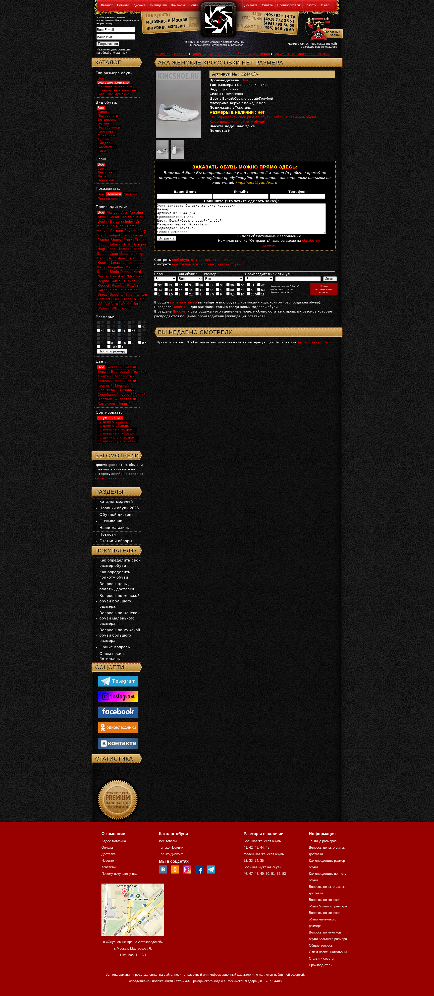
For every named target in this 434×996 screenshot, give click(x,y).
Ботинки (105, 123)
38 (221, 285)
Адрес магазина (113, 841)
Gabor (103, 244)
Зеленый (105, 381)
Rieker (129, 281)
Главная (163, 54)
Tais (128, 294)
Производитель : (259, 274)
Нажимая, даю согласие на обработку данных (113, 51)
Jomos (123, 249)
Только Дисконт (171, 854)
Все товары (168, 841)
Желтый (105, 376)
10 (242, 294)
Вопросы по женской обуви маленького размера (119, 618)
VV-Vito (111, 304)
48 (211, 290)
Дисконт (139, 5)
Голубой (139, 372)
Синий (140, 394)
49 (221, 290)
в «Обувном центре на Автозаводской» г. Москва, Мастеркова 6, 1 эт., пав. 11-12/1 (133, 948)
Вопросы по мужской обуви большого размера (119, 635)
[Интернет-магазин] (164, 28)
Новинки (123, 5)
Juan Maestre (121, 254)
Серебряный (108, 394)
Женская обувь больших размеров (240, 54)
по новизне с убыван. (116, 433)
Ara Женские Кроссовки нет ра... (302, 54)
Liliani (128, 263)
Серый (126, 394)
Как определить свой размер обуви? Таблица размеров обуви (262, 117)
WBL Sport (121, 308)
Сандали (105, 143)
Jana (112, 249)
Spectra (116, 294)
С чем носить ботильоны (328, 952)
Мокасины (106, 135)
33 (170, 285)
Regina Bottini (110, 281)
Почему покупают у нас (119, 874)
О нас (325, 5)
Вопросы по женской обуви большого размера (119, 600)
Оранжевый (108, 390)
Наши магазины (114, 527)
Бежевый (114, 367)
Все (101, 78)
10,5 (253, 294)
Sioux (102, 294)
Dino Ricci (116, 226)
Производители (288, 5)
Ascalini (136, 212)
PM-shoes (134, 276)
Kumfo (103, 263)
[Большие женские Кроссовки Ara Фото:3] (177, 148)
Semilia (116, 290)
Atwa (102, 217)
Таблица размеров (323, 841)
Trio (116, 299)
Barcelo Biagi (133, 217)
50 (232, 290)
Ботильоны (107, 119)
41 (252, 285)
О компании (110, 521)
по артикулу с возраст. (118, 437)
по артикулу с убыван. (117, 441)
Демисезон (107, 172)
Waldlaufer (129, 304)
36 (201, 285)
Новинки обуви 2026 (119, 508)
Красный (105, 385)
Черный (124, 403)
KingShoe (117, 258)
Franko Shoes (109, 240)
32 (159, 285)
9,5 (232, 294)
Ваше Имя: (185, 192)
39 (232, 285)
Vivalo (139, 299)
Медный (122, 385)
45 (180, 290)
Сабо (102, 151)
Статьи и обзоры (115, 541)
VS (100, 304)
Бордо (103, 372)
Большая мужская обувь (262, 867)
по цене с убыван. (113, 425)
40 (242, 285)
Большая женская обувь (262, 841)
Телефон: (297, 192)
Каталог (107, 5)
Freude (140, 240)
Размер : (211, 274)
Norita (103, 276)
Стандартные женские (117, 90)
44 (170, 290)
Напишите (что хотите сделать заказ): (241, 201)
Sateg (102, 290)
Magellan (115, 267)
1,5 (170, 294)
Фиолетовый (125, 399)
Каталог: (109, 62)
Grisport (141, 244)
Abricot (113, 212)
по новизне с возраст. (117, 429)
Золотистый (124, 376)
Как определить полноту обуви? (237, 121)
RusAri (132, 285)
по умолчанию (110, 418)
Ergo (126, 235)
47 (201, 290)
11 (262, 294)
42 (262, 285)
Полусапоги (108, 115)
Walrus (103, 308)
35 (190, 285)
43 (159, 290)
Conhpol (113, 235)
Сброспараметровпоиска (324, 289)
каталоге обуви (183, 302)
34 (180, 285)
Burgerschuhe (121, 221)
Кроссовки (107, 131)
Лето (102, 176)
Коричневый (125, 381)
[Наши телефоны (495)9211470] (279, 24)
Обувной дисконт (116, 514)
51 (242, 290)
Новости (310, 5)
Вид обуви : (187, 274)
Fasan (138, 235)
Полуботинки (109, 127)
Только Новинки (171, 847)
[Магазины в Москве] (164, 20)
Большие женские (113, 82)
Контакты (178, 5)
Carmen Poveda (123, 231)
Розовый (127, 390)
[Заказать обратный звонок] (323, 28)
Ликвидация (158, 5)
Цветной (105, 399)
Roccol (103, 285)
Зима (102, 168)
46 (190, 290)
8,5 (211, 294)
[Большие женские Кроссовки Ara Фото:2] (162, 148)
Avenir (113, 217)
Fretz (128, 240)
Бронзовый (120, 372)
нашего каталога (312, 342)
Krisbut (134, 258)
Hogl (101, 249)
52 (252, 290)
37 (211, 285)
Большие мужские (113, 94)
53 (262, 290)
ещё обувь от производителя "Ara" (202, 260)
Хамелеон (106, 403)
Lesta (115, 263)
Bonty (102, 221)
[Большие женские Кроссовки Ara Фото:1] (181, 104)
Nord (137, 272)
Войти (193, 5)
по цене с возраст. (114, 421)
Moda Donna (120, 272)
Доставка (250, 5)
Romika (118, 285)
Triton (127, 299)
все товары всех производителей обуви (206, 264)
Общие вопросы (115, 647)
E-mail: (241, 192)
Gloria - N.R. (121, 244)
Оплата (267, 5)
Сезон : (160, 274)
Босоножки (107, 147)
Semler (131, 290)
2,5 (190, 294)
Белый (130, 367)
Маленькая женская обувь (264, 854)
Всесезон (106, 180)
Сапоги (104, 112)
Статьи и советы (321, 958)
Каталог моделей (116, 501)
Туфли (103, 139)
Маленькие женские (115, 86)
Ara (245, 80)
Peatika (116, 276)
